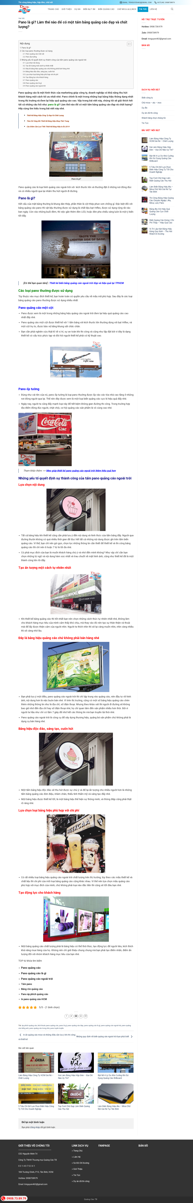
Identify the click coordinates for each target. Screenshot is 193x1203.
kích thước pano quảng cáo (48, 1025)
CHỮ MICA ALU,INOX (126, 9)
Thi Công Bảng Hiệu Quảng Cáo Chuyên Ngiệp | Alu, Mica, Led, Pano (161, 200)
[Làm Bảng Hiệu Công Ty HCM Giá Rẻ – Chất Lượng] (36, 1063)
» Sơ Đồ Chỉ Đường (80, 1163)
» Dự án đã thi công (80, 1181)
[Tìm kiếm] (172, 9)
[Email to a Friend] (76, 1016)
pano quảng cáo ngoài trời (111, 1025)
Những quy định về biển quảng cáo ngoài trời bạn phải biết (102, 1036)
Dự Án (77, 9)
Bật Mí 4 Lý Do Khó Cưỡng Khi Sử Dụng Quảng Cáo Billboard (113, 1076)
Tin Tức (143, 9)
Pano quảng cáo (32, 80)
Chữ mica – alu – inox (151, 102)
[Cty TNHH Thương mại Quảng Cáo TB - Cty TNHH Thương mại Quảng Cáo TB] (30, 9)
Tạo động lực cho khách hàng (37, 77)
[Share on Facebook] (66, 1016)
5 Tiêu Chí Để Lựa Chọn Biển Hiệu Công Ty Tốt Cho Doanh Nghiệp (36, 1107)
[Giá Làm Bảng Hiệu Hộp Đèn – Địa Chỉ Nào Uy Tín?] (76, 1063)
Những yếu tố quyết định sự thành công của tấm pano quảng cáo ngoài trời (54, 60)
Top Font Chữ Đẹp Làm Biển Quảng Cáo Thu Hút (160, 179)
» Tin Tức (76, 1175)
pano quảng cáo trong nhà (39, 1028)
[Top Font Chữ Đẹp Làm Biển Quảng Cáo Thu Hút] (76, 1094)
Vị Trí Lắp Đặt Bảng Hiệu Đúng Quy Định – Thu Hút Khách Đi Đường (160, 231)
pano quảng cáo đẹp (75, 1025)
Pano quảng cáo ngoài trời (36, 86)
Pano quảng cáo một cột (35, 54)
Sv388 (100, 1199)
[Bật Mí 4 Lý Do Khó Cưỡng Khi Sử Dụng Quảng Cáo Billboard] (116, 1063)
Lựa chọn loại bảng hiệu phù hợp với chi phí (42, 74)
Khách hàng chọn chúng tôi (154, 118)
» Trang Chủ (77, 1150)
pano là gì (53, 104)
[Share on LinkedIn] (85, 1016)
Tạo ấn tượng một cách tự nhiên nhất (39, 66)
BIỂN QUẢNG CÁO (106, 9)
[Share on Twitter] (71, 1016)
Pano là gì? (26, 48)
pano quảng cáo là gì (92, 1025)
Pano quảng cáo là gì (34, 83)
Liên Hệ (153, 9)
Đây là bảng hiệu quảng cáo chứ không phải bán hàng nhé (48, 69)
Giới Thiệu (67, 9)
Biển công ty (147, 97)
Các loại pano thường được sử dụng (37, 51)
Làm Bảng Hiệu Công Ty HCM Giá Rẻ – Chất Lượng (161, 139)
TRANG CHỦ (53, 9)
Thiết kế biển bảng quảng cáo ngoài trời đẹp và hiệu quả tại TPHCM (86, 283)
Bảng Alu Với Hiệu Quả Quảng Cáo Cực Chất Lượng (159, 211)
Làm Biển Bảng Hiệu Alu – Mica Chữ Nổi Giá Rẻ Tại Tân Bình (114, 1107)
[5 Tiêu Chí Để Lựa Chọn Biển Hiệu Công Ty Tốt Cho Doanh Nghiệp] (36, 1094)
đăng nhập (35, 1127)
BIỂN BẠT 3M (89, 9)
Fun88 (106, 1199)
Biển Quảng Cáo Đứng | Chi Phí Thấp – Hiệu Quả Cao (161, 221)
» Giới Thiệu (77, 1169)
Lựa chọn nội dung (33, 63)
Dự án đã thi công (150, 113)
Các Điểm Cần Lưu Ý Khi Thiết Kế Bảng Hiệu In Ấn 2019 (48, 127)
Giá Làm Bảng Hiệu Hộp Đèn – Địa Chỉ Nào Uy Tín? (161, 148)
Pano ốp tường (31, 57)
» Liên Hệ (76, 1157)
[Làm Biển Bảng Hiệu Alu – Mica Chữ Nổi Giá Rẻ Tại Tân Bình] (116, 1094)
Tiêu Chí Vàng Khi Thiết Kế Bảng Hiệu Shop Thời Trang (48, 121)
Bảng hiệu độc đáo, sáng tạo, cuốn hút (40, 71)
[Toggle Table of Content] (128, 44)
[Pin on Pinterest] (81, 1016)
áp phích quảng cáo (29, 1025)
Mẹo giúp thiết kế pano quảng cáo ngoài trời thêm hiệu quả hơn (81, 470)
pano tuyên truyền (57, 1028)
